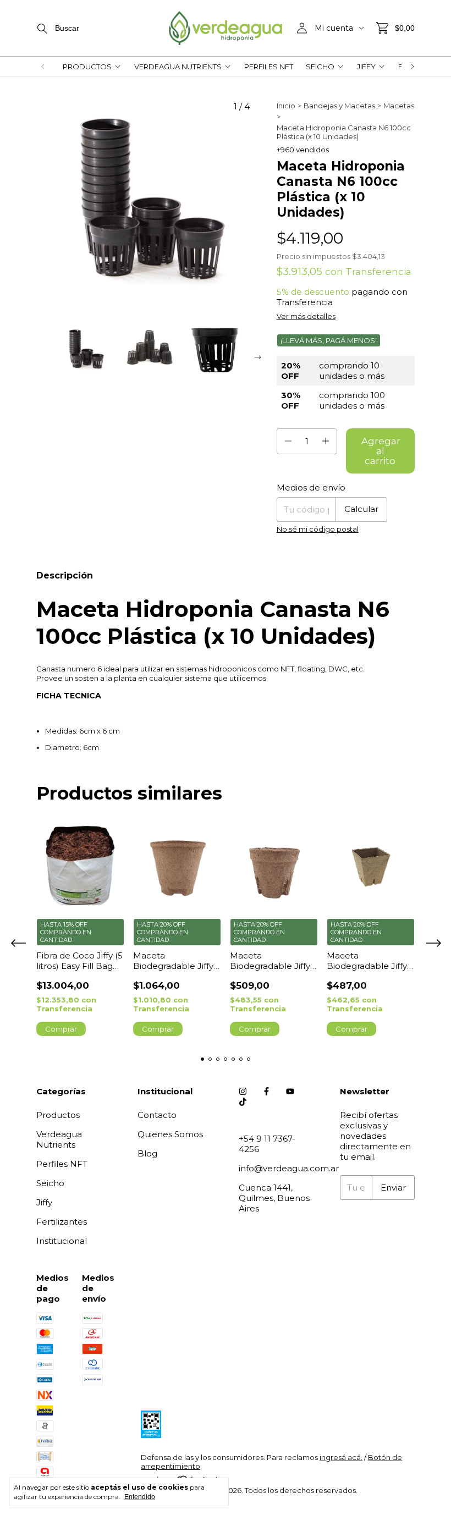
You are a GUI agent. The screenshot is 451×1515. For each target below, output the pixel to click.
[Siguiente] (413, 66)
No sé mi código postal (318, 529)
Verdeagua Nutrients (178, 66)
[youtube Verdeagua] (290, 1091)
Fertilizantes (61, 1221)
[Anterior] (43, 66)
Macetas (398, 105)
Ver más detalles (306, 316)
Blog (147, 1153)
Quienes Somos (170, 1134)
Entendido (139, 1497)
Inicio (286, 105)
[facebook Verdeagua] (266, 1091)
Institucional (61, 1241)
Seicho (320, 66)
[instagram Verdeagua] (243, 1091)
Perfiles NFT (268, 66)
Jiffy (366, 66)
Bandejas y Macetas (339, 105)
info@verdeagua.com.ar (289, 1168)
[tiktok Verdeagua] (243, 1102)
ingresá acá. (341, 1457)
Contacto (157, 1115)
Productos (87, 66)
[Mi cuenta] (302, 28)
